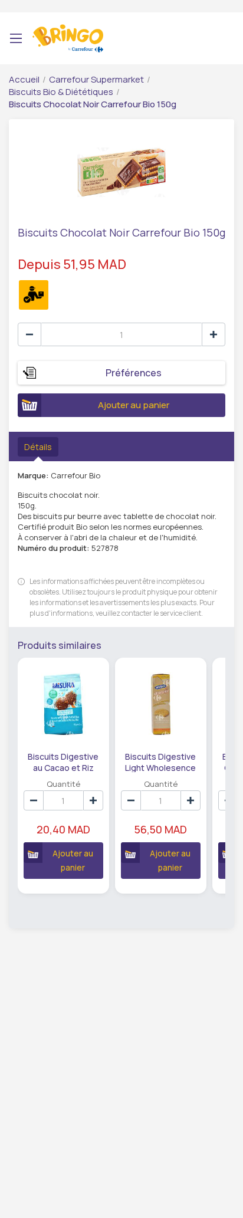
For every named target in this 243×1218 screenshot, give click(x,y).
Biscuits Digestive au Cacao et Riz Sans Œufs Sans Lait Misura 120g (63, 761)
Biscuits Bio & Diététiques (61, 92)
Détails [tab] (38, 446)
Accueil (24, 79)
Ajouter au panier (133, 405)
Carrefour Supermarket (96, 79)
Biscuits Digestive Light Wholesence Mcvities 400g (160, 761)
